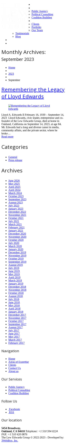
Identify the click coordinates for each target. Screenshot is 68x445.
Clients (35, 24)
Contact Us (14, 39)
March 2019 (15, 280)
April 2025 (14, 186)
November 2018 (17, 289)
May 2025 (14, 183)
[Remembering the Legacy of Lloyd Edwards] (34, 108)
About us (37, 20)
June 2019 (14, 271)
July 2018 (13, 299)
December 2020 (17, 233)
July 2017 (13, 330)
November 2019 (17, 255)
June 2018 (14, 302)
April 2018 (14, 308)
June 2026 (14, 180)
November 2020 (17, 236)
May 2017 (14, 336)
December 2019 (17, 252)
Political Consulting (42, 14)
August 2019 (15, 264)
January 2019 (15, 283)
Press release (15, 160)
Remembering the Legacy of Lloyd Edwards (33, 93)
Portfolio (36, 27)
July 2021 (13, 221)
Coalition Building (42, 17)
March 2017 (15, 339)
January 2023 (15, 208)
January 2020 (15, 249)
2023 (11, 73)
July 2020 (13, 243)
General (12, 157)
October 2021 (16, 218)
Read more (7, 136)
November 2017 (17, 317)
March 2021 (15, 224)
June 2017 (14, 333)
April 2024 (14, 190)
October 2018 (16, 293)
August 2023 (15, 202)
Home (35, 4)
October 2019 (16, 258)
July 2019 (13, 268)
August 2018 (15, 296)
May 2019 (14, 274)
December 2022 (17, 211)
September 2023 (17, 199)
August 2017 (15, 327)
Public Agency (40, 11)
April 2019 (14, 277)
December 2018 (17, 286)
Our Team (37, 30)
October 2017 (16, 321)
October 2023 (16, 196)
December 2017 (17, 314)
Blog (18, 36)
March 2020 (15, 246)
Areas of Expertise (42, 8)
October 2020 (16, 239)
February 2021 (16, 227)
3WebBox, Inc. (9, 440)
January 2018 (15, 311)
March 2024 (15, 193)
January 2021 (15, 230)
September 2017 (17, 324)
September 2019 (17, 261)
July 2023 (13, 205)
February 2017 (16, 342)
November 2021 (17, 214)
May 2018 (14, 305)
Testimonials (22, 33)
